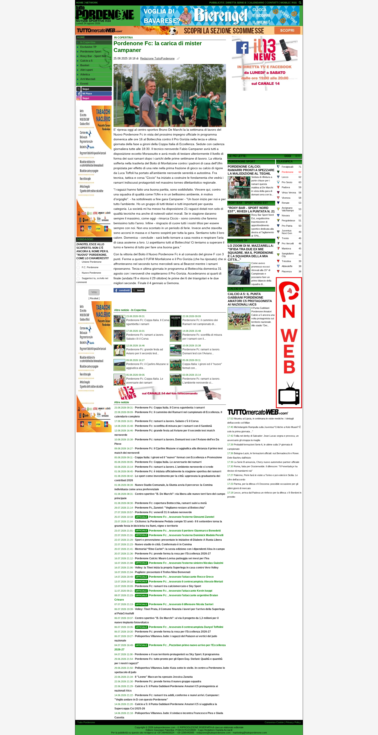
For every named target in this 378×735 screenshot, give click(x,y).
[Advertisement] (264, 122)
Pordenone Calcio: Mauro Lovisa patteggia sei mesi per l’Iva (172, 558)
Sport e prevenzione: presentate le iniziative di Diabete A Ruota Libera (178, 539)
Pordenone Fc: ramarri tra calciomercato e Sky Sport (168, 586)
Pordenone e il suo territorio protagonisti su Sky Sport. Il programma (177, 654)
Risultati (94, 298)
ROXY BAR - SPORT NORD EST (248, 202)
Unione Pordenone (92, 262)
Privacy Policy (293, 722)
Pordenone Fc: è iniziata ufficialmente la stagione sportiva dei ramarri (178, 471)
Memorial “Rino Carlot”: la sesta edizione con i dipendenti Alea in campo (180, 549)
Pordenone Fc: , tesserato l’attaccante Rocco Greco (175, 576)
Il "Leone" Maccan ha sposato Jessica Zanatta (164, 676)
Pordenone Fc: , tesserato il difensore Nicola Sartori (174, 604)
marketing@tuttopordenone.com (250, 732)
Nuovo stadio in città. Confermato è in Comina (163, 544)
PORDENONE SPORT (241, 161)
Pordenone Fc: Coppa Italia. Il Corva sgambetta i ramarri (170, 407)
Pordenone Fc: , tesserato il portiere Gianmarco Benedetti (178, 530)
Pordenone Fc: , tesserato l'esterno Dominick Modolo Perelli (179, 535)
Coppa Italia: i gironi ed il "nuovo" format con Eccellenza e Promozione (178, 457)
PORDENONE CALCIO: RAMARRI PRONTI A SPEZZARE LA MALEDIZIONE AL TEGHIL (251, 170)
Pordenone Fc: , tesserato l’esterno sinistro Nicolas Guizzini (179, 563)
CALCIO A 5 (235, 288)
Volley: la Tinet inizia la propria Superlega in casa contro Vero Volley (177, 567)
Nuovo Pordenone (91, 272)
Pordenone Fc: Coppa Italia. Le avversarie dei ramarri (168, 462)
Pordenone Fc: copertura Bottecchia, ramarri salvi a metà (171, 503)
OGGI (287, 156)
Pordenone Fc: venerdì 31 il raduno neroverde (163, 512)
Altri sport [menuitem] (86, 69)
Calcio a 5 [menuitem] (86, 60)
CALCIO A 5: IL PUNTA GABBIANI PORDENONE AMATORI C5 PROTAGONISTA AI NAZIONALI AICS (250, 299)
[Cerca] (300, 2)
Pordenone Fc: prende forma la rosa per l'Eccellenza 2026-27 (173, 553)
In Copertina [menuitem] (87, 42)
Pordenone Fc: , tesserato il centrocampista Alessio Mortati (179, 581)
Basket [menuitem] (84, 65)
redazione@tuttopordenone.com (213, 732)
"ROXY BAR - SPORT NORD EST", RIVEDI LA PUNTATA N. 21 (251, 209)
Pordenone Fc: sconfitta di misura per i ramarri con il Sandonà (173, 425)
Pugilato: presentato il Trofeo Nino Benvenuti (162, 572)
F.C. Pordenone (90, 267)
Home (81, 37)
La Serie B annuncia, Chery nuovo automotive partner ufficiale (266, 462)
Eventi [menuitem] (84, 83)
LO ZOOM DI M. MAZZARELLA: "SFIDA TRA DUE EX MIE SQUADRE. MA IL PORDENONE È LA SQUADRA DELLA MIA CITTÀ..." (251, 252)
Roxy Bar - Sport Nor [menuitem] (93, 56)
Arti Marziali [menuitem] (87, 79)
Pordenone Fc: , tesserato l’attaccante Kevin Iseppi (174, 590)
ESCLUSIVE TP (237, 240)
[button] (94, 292)
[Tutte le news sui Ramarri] (104, 14)
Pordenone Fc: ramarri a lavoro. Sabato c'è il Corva (167, 421)
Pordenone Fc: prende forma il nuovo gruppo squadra (168, 681)
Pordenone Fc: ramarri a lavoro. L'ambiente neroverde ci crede (174, 466)
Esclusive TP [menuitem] (88, 47)
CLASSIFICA (285, 161)
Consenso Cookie (274, 722)
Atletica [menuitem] (85, 74)
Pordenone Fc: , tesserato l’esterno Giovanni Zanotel (175, 516)
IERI (297, 156)
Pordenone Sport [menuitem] (90, 51)
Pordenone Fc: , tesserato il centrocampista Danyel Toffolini (179, 627)
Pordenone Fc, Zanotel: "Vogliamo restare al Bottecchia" (170, 507)
